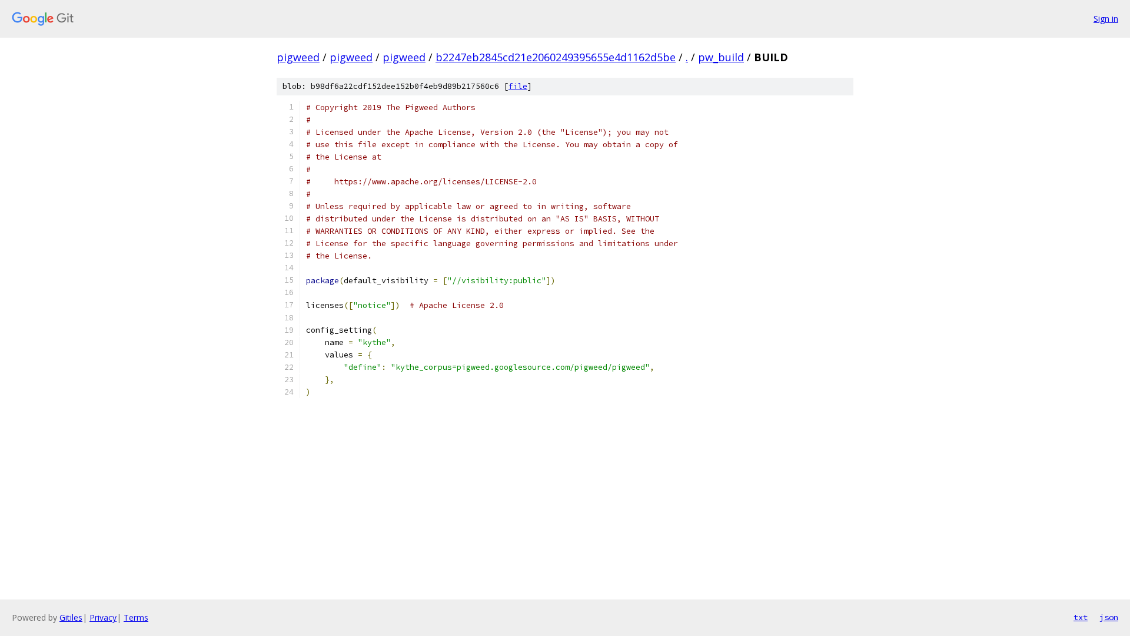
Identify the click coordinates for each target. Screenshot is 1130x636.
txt (1081, 617)
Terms (136, 617)
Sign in (1106, 18)
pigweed (298, 57)
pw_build (721, 57)
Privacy (103, 617)
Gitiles (70, 617)
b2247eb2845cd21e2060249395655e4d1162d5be (556, 57)
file (517, 86)
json (1108, 617)
